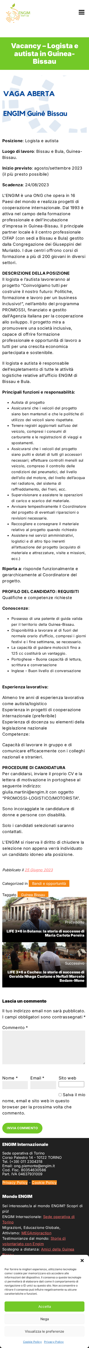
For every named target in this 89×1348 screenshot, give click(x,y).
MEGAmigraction (36, 1233)
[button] (82, 1260)
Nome (10, 1078)
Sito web (67, 1078)
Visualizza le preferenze (44, 1331)
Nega (44, 1319)
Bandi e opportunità (49, 883)
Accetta (44, 1306)
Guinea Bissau (33, 894)
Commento (15, 1027)
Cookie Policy (32, 1341)
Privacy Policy (54, 1341)
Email (37, 1078)
